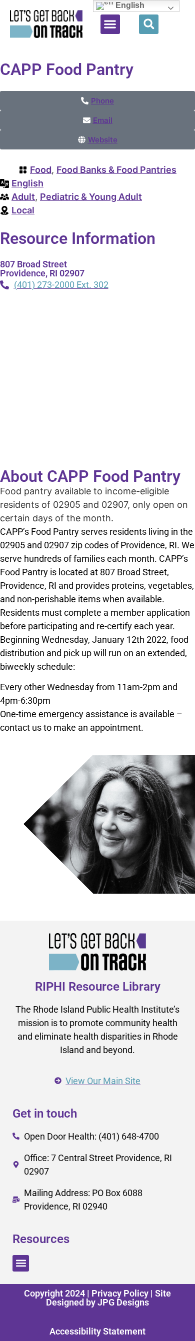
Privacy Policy (120, 1293)
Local (23, 210)
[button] (110, 24)
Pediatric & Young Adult (91, 196)
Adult (23, 196)
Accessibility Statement (98, 1331)
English (28, 183)
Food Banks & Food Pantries (116, 169)
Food (41, 169)
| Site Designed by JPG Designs (108, 1298)
